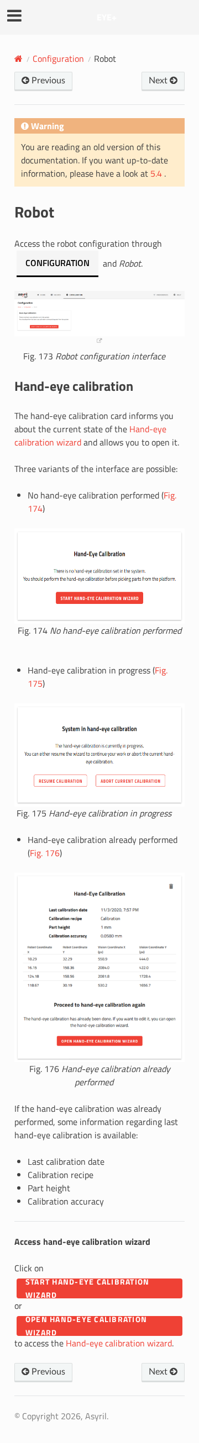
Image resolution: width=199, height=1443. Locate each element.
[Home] (18, 58)
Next (159, 80)
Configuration (58, 58)
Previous (47, 80)
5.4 (157, 173)
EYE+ (107, 17)
